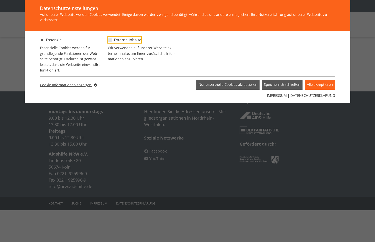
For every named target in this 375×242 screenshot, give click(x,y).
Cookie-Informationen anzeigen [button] (66, 85)
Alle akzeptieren (320, 84)
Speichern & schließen (282, 84)
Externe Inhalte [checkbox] (127, 39)
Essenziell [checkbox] (55, 39)
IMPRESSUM (277, 95)
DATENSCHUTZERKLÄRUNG (312, 95)
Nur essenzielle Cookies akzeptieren (228, 84)
